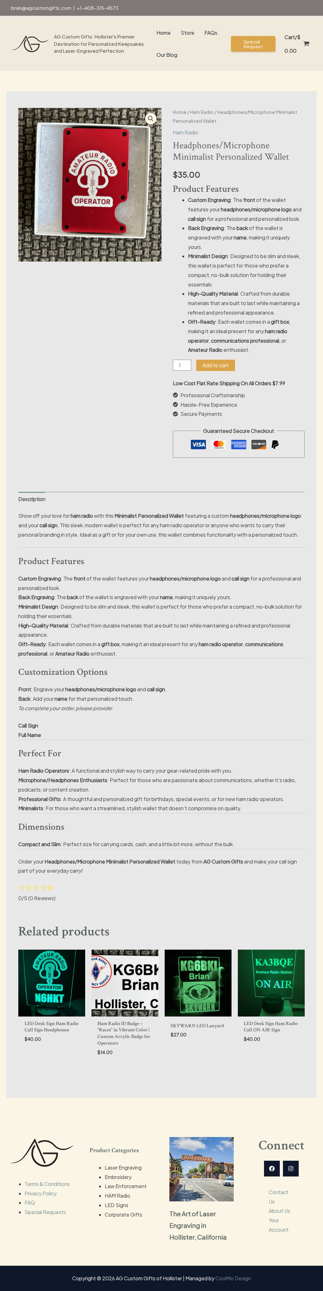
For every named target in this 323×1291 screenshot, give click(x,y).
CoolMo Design (233, 1278)
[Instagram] (291, 1168)
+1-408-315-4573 (97, 8)
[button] (253, 44)
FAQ (30, 1202)
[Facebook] (272, 1168)
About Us (279, 1210)
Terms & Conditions (47, 1184)
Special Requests (45, 1212)
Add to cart (216, 365)
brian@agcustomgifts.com (41, 8)
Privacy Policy (41, 1193)
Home (179, 112)
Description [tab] (31, 499)
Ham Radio (202, 112)
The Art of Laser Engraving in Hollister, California (198, 1225)
